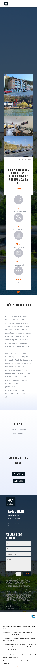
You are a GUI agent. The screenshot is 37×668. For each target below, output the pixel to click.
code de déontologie (17, 666)
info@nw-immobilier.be (14, 521)
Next (30, 159)
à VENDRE (18, 474)
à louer (18, 481)
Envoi (27, 574)
